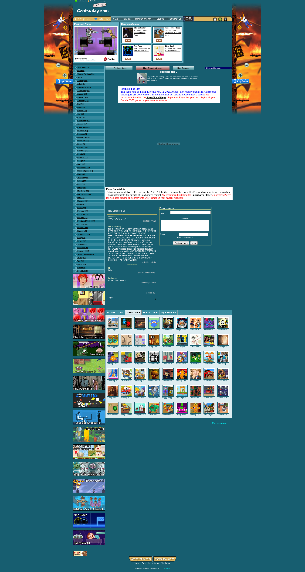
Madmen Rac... (168, 415)
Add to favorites (82, 1)
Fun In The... (209, 347)
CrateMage (140, 330)
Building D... (140, 381)
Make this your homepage (98, 1)
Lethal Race (209, 381)
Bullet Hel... (195, 364)
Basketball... (195, 330)
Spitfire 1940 (168, 381)
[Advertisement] (208, 42)
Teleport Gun (140, 415)
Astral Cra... (195, 398)
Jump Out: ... (154, 347)
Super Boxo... (126, 364)
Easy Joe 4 (181, 415)
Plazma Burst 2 (81, 58)
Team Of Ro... (223, 415)
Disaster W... (223, 330)
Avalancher (126, 381)
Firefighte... (223, 347)
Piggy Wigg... (167, 398)
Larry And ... (140, 364)
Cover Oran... (181, 364)
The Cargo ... (112, 330)
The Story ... (223, 364)
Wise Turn (223, 398)
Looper (182, 347)
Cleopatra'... (113, 398)
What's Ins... (126, 347)
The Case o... (168, 364)
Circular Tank (112, 415)
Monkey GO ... (113, 364)
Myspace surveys (219, 423)
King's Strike (126, 415)
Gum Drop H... (113, 381)
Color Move (140, 347)
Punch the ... (195, 381)
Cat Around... (209, 364)
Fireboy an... (126, 330)
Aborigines (181, 398)
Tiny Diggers (112, 347)
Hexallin (195, 347)
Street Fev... (209, 398)
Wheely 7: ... (126, 398)
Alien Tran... (223, 381)
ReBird (154, 330)
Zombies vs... (167, 330)
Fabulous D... (140, 398)
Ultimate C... (154, 415)
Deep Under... (154, 398)
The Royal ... (209, 415)
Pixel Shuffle (154, 364)
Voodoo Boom (154, 381)
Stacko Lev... (209, 330)
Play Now (111, 59)
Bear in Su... (168, 347)
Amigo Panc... (181, 330)
